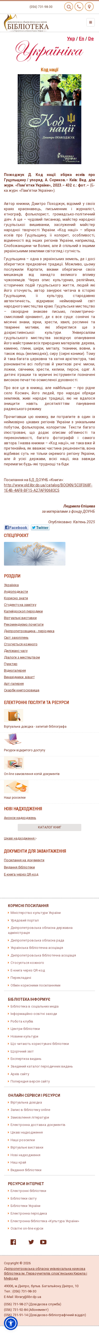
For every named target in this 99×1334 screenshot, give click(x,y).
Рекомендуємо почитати (24, 624)
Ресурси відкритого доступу (24, 750)
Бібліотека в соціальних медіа (35, 1006)
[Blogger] (21, 1243)
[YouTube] (41, 1243)
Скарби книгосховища (21, 690)
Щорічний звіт (22, 1051)
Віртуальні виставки (20, 618)
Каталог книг (49, 827)
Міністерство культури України (36, 913)
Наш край (18, 1162)
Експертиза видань (26, 1059)
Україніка (11, 585)
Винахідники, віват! (19, 677)
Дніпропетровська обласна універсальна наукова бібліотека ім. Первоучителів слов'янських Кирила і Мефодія (45, 1273)
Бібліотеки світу (23, 1198)
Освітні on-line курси (27, 1228)
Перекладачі (21, 978)
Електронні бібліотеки (28, 1191)
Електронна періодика (29, 1213)
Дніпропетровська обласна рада (37, 940)
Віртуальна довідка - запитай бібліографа (35, 726)
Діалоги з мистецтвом (22, 657)
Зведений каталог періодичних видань (42, 1066)
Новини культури (24, 1036)
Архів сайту (20, 1074)
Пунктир (10, 664)
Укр (71, 38)
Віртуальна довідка (26, 1102)
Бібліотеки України (25, 1206)
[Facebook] (12, 1243)
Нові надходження (25, 1155)
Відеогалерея (15, 670)
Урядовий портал (25, 920)
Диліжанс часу (15, 651)
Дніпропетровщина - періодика (29, 631)
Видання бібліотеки (19, 867)
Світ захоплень (16, 638)
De (91, 38)
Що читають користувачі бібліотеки (40, 1044)
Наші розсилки (15, 797)
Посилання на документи (24, 860)
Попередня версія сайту (30, 1081)
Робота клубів (22, 1021)
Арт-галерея (14, 684)
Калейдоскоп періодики (23, 611)
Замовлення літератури (30, 1117)
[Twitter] (30, 1243)
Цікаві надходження (19, 838)
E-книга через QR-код (21, 874)
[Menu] (90, 22)
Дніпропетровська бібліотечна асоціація (43, 955)
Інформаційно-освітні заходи (34, 1014)
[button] (10, 1323)
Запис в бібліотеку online (30, 1110)
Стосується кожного (20, 644)
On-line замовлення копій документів (32, 774)
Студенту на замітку (20, 605)
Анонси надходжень (20, 818)
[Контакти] (78, 6)
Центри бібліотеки (25, 1029)
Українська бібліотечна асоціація (37, 948)
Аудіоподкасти (16, 591)
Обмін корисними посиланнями (35, 985)
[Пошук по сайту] (68, 6)
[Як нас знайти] (89, 6)
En (81, 38)
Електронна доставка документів (38, 1125)
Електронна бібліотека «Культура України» (45, 1221)
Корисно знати (16, 598)
